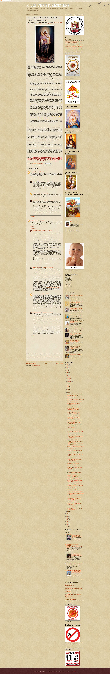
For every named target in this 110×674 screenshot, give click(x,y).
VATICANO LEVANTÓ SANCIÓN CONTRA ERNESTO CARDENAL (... (74, 425)
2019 (67, 375)
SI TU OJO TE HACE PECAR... (72, 461)
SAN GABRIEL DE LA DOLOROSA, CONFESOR (75, 399)
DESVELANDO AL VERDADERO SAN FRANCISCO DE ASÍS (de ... (73, 465)
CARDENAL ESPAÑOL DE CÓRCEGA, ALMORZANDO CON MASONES (77, 536)
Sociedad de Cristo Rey (69, 584)
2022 (67, 370)
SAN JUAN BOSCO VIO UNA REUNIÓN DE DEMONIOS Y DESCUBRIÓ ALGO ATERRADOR (77, 554)
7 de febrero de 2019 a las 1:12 (40, 171)
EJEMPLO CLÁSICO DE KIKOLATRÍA (73, 474)
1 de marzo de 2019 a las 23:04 (40, 220)
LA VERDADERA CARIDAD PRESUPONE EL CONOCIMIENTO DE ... (74, 434)
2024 (67, 367)
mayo (68, 387)
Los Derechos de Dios (69, 598)
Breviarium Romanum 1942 (69, 585)
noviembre (69, 378)
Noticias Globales (68, 591)
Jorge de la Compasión (37, 230)
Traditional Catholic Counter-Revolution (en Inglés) (73, 588)
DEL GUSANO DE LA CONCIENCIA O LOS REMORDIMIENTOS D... (74, 509)
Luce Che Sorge (39, 23)
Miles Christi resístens (37, 200)
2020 (67, 373)
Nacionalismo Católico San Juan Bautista (74, 563)
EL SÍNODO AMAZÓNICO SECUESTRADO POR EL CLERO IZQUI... (74, 460)
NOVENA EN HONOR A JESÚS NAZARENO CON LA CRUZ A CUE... (74, 448)
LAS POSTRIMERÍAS (71, 427)
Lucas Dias (32, 171)
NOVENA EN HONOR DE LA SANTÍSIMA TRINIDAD (75, 341)
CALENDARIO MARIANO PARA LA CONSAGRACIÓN (74, 46)
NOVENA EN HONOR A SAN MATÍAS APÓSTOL (75, 446)
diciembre (69, 376)
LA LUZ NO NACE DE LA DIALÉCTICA (73, 489)
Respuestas (33, 228)
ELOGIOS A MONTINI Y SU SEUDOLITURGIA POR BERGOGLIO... (75, 437)
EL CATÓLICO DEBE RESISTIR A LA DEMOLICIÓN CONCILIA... (73, 415)
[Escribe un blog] (46, 163)
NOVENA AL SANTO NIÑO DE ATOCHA (77, 314)
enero (68, 511)
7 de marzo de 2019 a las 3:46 (48, 312)
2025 (67, 365)
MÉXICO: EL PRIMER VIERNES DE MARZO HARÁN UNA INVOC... (74, 397)
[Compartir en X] (48, 163)
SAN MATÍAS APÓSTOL (71, 411)
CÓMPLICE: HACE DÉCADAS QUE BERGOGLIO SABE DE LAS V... (73, 476)
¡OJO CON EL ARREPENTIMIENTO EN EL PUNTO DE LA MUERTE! (74, 483)
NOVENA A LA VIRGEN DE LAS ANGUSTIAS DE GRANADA (76, 572)
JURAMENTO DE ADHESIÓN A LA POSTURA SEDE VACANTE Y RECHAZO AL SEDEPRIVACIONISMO (74, 44)
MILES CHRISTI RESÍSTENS (48, 5)
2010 (67, 526)
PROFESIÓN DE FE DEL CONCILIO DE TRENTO (73, 41)
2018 (67, 513)
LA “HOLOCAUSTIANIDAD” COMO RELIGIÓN (75, 485)
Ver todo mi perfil (68, 227)
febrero (68, 392)
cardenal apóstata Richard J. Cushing (52, 287)
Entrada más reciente (31, 363)
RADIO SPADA (49, 23)
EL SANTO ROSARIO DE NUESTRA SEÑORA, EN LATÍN (76, 309)
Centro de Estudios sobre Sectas (70, 592)
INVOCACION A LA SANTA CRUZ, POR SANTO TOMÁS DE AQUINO (76, 302)
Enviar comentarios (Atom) (35, 365)
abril (68, 389)
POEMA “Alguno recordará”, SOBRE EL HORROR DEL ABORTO (73, 501)
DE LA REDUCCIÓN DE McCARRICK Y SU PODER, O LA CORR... (74, 423)
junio (68, 386)
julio (68, 384)
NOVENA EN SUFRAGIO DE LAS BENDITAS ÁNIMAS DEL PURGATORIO (75, 347)
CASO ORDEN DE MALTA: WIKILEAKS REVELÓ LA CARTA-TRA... (74, 499)
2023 (67, 369)
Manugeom (32, 220)
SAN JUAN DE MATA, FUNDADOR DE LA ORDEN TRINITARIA (74, 478)
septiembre (69, 381)
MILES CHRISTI (69, 534)
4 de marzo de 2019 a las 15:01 (48, 267)
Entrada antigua (59, 363)
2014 (67, 519)
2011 (67, 524)
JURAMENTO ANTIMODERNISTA (71, 42)
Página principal (68, 39)
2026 (67, 364)
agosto (68, 383)
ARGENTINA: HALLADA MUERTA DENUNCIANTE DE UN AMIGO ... (73, 409)
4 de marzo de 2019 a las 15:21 (48, 200)
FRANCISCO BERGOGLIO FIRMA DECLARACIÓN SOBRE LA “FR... (73, 487)
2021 (67, 372)
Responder (32, 176)
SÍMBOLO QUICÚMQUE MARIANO (73, 463)
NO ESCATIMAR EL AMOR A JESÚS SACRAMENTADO (73, 418)
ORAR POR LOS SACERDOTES (72, 395)
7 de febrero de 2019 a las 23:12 (42, 193)
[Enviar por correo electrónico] (45, 163)
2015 (67, 518)
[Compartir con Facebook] (49, 163)
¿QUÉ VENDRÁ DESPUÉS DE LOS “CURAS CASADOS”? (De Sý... (74, 420)
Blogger (75, 671)
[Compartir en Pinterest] (50, 163)
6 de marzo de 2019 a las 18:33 (42, 293)
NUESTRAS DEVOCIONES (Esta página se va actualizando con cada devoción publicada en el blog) (74, 48)
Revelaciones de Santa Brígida (70, 599)
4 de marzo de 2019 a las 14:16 (47, 230)
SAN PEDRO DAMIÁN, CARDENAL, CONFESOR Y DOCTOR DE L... (73, 413)
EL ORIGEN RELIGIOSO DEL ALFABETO (74, 472)
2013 (67, 521)
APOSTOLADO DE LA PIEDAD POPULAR (74, 570)
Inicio (46, 363)
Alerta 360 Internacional (69, 596)
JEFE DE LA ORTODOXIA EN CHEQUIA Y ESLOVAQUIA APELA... (74, 504)
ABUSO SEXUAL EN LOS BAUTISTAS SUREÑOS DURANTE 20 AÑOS (73, 452)
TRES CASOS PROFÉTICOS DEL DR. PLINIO (75, 450)
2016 (67, 516)
